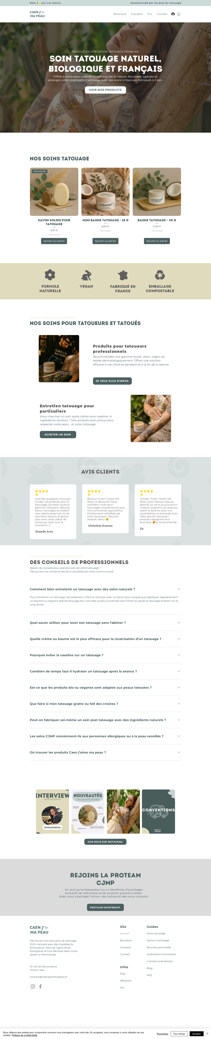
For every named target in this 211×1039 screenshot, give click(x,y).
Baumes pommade (154, 947)
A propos (125, 947)
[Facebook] (40, 987)
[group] (105, 206)
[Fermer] (207, 1034)
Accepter (196, 1033)
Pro (122, 987)
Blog (149, 968)
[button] (179, 14)
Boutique (126, 940)
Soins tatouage (154, 933)
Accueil (124, 933)
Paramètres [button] (162, 1033)
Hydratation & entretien (154, 954)
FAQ (122, 973)
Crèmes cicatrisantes (154, 961)
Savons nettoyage (154, 940)
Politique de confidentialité (24, 1035)
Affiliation (126, 980)
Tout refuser (179, 1033)
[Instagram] (33, 987)
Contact (125, 954)
